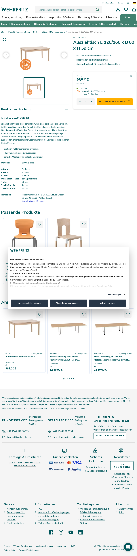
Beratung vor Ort (16, 512)
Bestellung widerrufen (110, 436)
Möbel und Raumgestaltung (94, 508)
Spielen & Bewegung (91, 512)
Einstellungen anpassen (67, 303)
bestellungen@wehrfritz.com (68, 436)
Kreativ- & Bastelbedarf (92, 519)
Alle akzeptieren (107, 303)
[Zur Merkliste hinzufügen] (131, 76)
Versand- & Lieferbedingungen (54, 512)
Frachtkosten (93, 94)
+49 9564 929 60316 (63, 431)
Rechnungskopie (15, 515)
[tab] (35, 109)
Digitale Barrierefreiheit (50, 523)
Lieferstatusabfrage (48, 515)
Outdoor (84, 523)
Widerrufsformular (44, 546)
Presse (6, 546)
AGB (73, 546)
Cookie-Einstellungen (29, 550)
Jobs (121, 512)
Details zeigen (114, 294)
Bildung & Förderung (91, 515)
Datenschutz (9, 550)
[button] (118, 9)
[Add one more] (91, 101)
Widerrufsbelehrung (22, 546)
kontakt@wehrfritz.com (33, 201)
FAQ (40, 508)
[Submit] (99, 9)
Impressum (62, 546)
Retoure (11, 519)
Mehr (117, 64)
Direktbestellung (108, 3)
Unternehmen (126, 508)
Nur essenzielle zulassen (29, 303)
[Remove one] (80, 101)
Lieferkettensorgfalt (48, 519)
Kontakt (120, 3)
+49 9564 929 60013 (17, 431)
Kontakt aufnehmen (17, 508)
